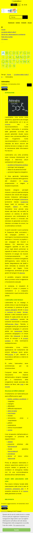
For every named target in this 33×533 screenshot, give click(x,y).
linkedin (23, 23)
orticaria (10, 354)
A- (22, 4)
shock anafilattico (11, 319)
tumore (25, 491)
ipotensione (24, 199)
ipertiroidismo (12, 451)
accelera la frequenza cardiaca (18, 165)
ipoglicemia (24, 202)
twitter (18, 23)
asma (15, 352)
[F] (21, 53)
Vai (25, 17)
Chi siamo (4, 39)
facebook (11, 23)
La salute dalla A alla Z (8, 32)
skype (30, 23)
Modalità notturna (9, 4)
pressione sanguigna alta (14, 489)
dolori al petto (12, 411)
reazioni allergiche (11, 310)
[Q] (3, 62)
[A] (3, 53)
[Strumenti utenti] (29, 84)
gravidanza (11, 454)
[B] (7, 53)
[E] (17, 53)
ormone (7, 124)
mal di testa (11, 413)
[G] (25, 53)
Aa (12, 4)
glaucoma (11, 458)
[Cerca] (2, 42)
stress (26, 181)
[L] (14, 57)
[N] (21, 57)
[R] (7, 62)
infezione (17, 336)
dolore (15, 207)
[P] (28, 57)
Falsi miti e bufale (7, 37)
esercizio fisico (13, 324)
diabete (10, 442)
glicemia (22, 273)
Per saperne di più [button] (19, 525)
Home (3, 30)
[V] (21, 62)
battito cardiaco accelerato (17, 399)
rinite (21, 384)
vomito (10, 430)
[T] (14, 62)
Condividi (4, 87)
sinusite (7, 387)
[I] (3, 57)
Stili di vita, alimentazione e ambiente (13, 34)
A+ (26, 4)
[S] (10, 62)
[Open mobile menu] (2, 27)
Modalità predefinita (6, 4)
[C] (10, 53)
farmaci (25, 312)
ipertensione (12, 446)
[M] (17, 57)
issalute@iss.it (17, 1)
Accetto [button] (16, 530)
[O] (25, 57)
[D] (14, 53)
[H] (28, 53)
